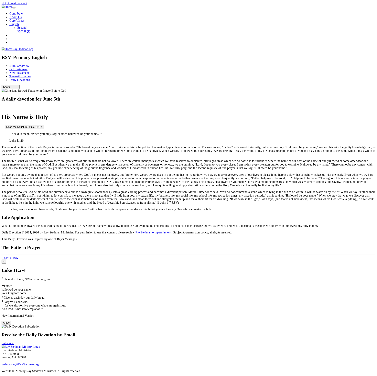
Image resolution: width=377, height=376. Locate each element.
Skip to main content (14, 3)
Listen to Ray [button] (10, 257)
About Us (15, 17)
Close (6, 322)
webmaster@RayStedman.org (20, 364)
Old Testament (18, 69)
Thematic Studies (20, 76)
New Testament (19, 72)
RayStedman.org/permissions (153, 232)
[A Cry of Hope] (3, 126)
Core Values (17, 20)
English (14, 24)
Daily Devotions (19, 79)
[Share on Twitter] (14, 86)
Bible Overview (19, 65)
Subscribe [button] (8, 343)
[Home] (7, 7)
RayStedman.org (22, 49)
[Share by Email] (12, 86)
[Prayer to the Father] (3, 107)
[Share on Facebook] (17, 86)
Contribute (16, 13)
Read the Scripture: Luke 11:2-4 (24, 126)
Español (22, 27)
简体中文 (23, 31)
